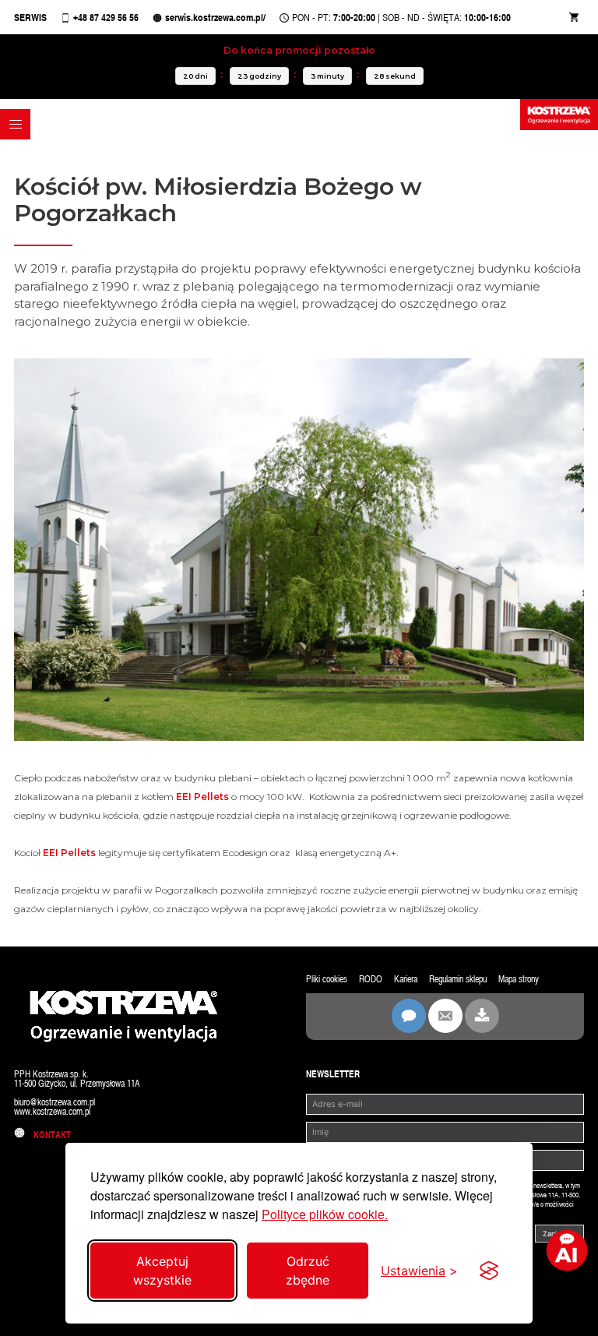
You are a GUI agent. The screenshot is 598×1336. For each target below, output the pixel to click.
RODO (370, 979)
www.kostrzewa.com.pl (52, 1111)
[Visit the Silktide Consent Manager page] (489, 1270)
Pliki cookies (326, 979)
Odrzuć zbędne (307, 1270)
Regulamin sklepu (458, 979)
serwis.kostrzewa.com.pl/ (215, 17)
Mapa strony (518, 979)
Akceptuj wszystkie (162, 1270)
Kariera (405, 979)
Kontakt (48, 1135)
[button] (15, 124)
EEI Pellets (202, 796)
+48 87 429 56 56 (106, 17)
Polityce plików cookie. (325, 1214)
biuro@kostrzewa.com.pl (54, 1102)
